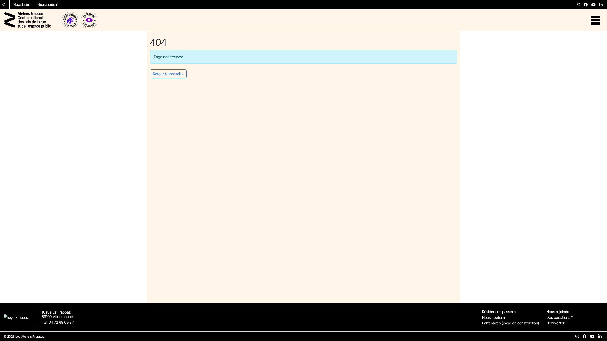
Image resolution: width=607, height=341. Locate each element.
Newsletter (21, 4)
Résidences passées (499, 311)
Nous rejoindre (558, 311)
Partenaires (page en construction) (510, 323)
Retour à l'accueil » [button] (168, 74)
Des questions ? (559, 317)
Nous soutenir (48, 4)
